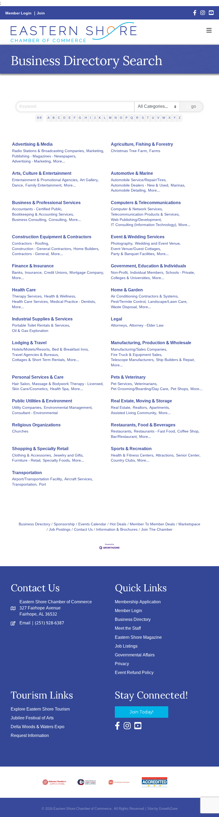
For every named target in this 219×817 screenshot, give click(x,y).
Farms (154, 151)
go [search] (193, 106)
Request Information (30, 735)
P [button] (126, 118)
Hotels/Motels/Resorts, (31, 349)
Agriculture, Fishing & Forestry (142, 144)
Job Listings (126, 646)
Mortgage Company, (86, 273)
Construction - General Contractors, (42, 249)
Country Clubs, (123, 460)
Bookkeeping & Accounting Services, (43, 214)
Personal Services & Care (38, 377)
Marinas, (178, 185)
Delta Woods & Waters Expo (37, 727)
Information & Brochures (117, 530)
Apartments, (159, 408)
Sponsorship (64, 524)
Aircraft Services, (78, 479)
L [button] (104, 118)
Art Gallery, (89, 180)
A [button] (48, 118)
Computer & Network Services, (137, 209)
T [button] (148, 118)
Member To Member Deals (152, 524)
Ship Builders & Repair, (175, 360)
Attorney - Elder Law (146, 325)
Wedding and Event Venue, (158, 244)
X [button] (169, 118)
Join (41, 13)
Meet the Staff (128, 628)
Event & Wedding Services (138, 237)
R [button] (137, 118)
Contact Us (83, 530)
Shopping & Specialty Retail (40, 449)
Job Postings (60, 530)
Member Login (18, 13)
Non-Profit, (119, 273)
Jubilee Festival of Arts (32, 718)
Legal (116, 319)
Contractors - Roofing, (30, 244)
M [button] (110, 118)
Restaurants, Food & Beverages (143, 425)
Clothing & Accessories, (32, 455)
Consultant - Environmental (35, 413)
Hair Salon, (21, 384)
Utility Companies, (27, 408)
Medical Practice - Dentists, (73, 302)
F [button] (75, 118)
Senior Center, (188, 455)
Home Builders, (86, 249)
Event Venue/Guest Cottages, (136, 249)
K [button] (100, 118)
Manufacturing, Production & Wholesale (151, 343)
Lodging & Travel (29, 343)
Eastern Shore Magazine (138, 637)
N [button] (116, 118)
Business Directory (34, 524)
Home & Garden (127, 290)
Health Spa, (59, 389)
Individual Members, (147, 273)
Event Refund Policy (134, 672)
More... (59, 161)
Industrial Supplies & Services (42, 319)
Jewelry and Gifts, (68, 455)
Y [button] (174, 118)
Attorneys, (119, 325)
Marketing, (95, 151)
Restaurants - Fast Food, (155, 431)
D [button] (64, 118)
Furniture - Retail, (26, 460)
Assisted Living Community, (134, 413)
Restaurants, (121, 431)
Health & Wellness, (60, 296)
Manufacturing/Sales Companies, (139, 349)
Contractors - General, (30, 254)
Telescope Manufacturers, (132, 360)
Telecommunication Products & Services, (145, 214)
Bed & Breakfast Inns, (70, 349)
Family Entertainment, (43, 185)
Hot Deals (118, 524)
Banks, (17, 273)
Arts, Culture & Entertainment (41, 173)
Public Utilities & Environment (42, 401)
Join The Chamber (157, 530)
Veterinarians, (145, 384)
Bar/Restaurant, (124, 437)
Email (24, 623)
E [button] (70, 118)
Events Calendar (92, 524)
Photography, (122, 244)
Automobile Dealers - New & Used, (140, 185)
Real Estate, (121, 408)
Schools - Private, (180, 273)
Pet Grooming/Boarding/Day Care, (140, 389)
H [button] (86, 118)
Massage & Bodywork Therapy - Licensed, (67, 384)
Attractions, (165, 455)
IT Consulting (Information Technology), (144, 225)
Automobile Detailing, (128, 190)
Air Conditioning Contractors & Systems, (144, 296)
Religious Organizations (36, 425)
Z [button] (180, 118)
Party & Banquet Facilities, (133, 254)
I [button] (90, 118)
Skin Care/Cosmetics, (30, 389)
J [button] (95, 118)
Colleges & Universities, (131, 278)
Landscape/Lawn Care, (167, 302)
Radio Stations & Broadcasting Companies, (48, 151)
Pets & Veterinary (128, 377)
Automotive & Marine (132, 173)
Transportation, (24, 484)
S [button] (143, 118)
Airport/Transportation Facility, (37, 479)
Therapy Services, (27, 296)
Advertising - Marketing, (32, 161)
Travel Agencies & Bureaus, (35, 355)
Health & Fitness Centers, (132, 455)
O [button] (121, 118)
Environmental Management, (68, 408)
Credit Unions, (56, 273)
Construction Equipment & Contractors (51, 237)
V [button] (158, 118)
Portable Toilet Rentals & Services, (41, 325)
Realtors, (140, 408)
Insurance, (33, 273)
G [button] (80, 118)
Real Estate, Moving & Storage (141, 401)
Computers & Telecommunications (146, 203)
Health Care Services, (30, 302)
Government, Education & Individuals (148, 266)
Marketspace (189, 524)
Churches (20, 431)
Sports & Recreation (131, 449)
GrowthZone (168, 809)
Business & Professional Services (46, 203)
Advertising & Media (32, 144)
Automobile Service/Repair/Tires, (138, 180)
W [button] (163, 118)
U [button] (153, 118)
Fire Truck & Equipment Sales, (136, 355)
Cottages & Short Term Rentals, (38, 360)
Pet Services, (122, 384)
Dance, (18, 185)
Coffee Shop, (188, 431)
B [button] (53, 118)
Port (42, 484)
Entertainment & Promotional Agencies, (45, 180)
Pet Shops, (180, 389)
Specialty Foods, (57, 460)
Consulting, (58, 220)
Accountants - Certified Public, (37, 209)
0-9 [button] (39, 118)
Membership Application (138, 602)
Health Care (24, 290)
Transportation (27, 473)
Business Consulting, (29, 220)
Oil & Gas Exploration (30, 331)
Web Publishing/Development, (136, 220)
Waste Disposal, (124, 307)
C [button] (59, 118)
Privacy (122, 664)
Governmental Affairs (135, 655)
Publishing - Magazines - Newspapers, (44, 156)
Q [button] (132, 118)
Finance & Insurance (33, 266)
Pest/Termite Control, (128, 302)
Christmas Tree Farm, (129, 151)
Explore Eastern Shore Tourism (40, 709)
